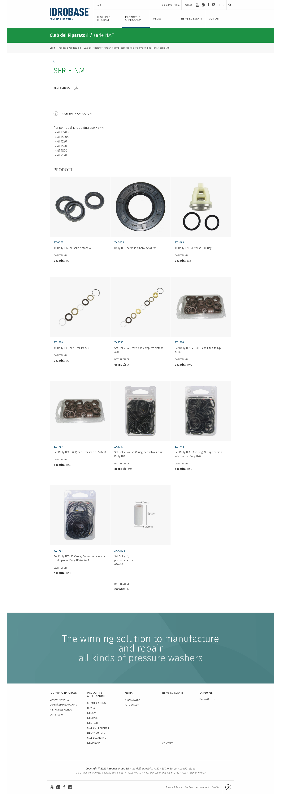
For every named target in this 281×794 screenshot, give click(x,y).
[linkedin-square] (203, 5)
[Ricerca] (228, 5)
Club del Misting (96, 738)
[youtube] (197, 5)
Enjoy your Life (96, 733)
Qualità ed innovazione (63, 704)
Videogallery (132, 699)
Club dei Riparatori (93, 48)
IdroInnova (93, 743)
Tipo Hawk (152, 48)
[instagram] (213, 5)
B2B (99, 4)
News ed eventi (172, 692)
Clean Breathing (96, 703)
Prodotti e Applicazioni (69, 48)
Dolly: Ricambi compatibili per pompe (125, 48)
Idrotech (92, 723)
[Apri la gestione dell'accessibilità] (226, 787)
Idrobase (92, 718)
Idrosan (92, 713)
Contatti (168, 743)
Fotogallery (132, 704)
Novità (91, 708)
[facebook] (208, 5)
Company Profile (59, 699)
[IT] (221, 1)
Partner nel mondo (61, 709)
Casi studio (56, 714)
